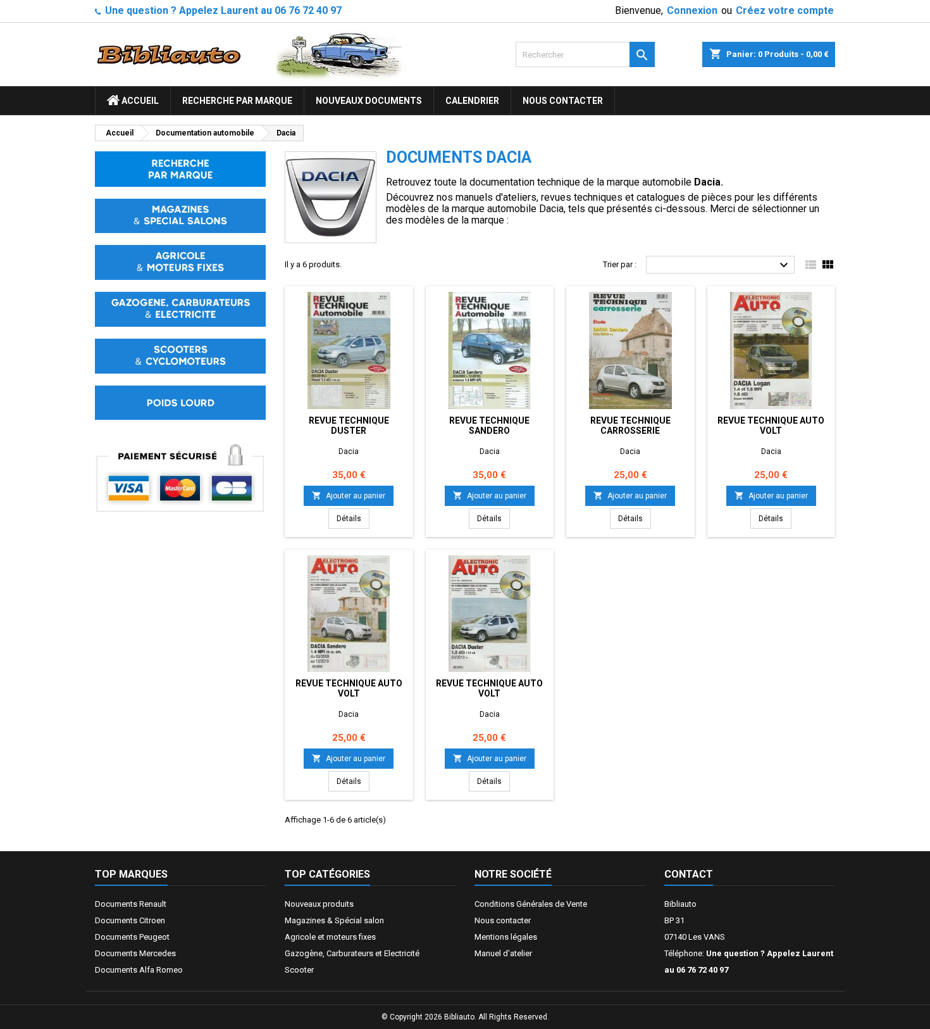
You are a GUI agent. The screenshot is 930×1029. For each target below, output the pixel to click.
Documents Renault (130, 904)
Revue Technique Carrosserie (630, 425)
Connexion (692, 10)
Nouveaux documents (369, 101)
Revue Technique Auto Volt (770, 425)
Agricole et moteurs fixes (330, 937)
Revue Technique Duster (349, 425)
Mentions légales (505, 937)
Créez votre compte (785, 10)
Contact (688, 874)
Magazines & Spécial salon (334, 920)
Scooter (299, 970)
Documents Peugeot (132, 937)
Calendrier (472, 101)
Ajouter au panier (348, 495)
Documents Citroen (130, 920)
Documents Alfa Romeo (139, 970)
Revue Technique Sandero (489, 425)
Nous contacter (563, 101)
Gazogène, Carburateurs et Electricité (352, 953)
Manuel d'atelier (503, 953)
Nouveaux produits (319, 904)
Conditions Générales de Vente (530, 904)
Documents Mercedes (135, 953)
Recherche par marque (237, 101)
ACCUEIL (139, 101)
